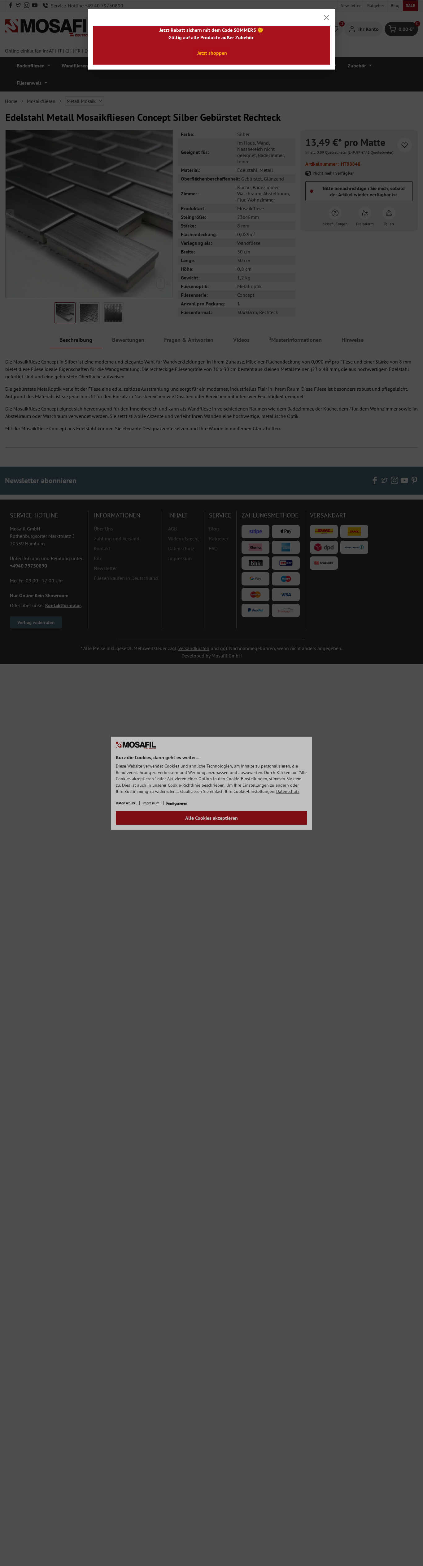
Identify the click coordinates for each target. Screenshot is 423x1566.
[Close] (326, 17)
